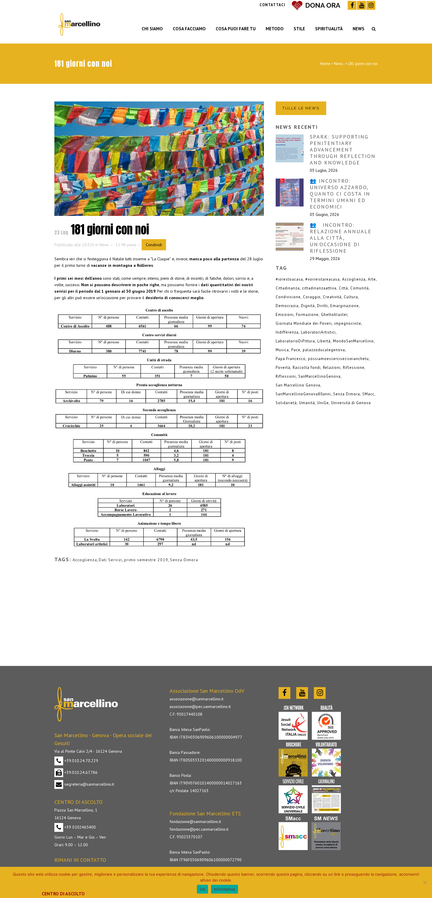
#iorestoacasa (289, 279)
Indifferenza (287, 332)
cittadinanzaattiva (319, 288)
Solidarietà (286, 402)
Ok (202, 889)
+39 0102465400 (79, 827)
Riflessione (353, 367)
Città (343, 288)
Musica (282, 349)
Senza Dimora (184, 559)
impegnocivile (347, 323)
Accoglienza (85, 559)
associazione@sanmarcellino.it (196, 699)
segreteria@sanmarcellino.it (88, 784)
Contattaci (272, 4)
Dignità (308, 305)
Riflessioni (286, 376)
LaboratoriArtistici (318, 332)
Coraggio (312, 296)
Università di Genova (351, 402)
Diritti (322, 305)
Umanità (307, 402)
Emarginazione (344, 305)
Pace (295, 349)
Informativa (224, 889)
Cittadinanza (288, 288)
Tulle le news (300, 108)
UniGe (323, 402)
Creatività (332, 296)
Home (325, 63)
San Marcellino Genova (298, 385)
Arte (372, 279)
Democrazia (287, 305)
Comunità (359, 288)
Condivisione (288, 296)
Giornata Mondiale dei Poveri (304, 323)
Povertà (283, 367)
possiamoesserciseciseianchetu (338, 358)
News (338, 63)
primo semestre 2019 (146, 559)
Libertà (324, 341)
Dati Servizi (110, 559)
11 (125, 245)
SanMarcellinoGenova (319, 376)
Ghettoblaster (334, 314)
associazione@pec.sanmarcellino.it (200, 706)
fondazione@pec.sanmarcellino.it (199, 829)
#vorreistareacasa (322, 279)
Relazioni (332, 367)
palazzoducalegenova (324, 349)
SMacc (368, 393)
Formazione (307, 314)
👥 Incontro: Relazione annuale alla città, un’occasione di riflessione (340, 237)
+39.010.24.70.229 (80, 760)
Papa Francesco (291, 358)
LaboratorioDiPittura (295, 341)
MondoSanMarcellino (353, 341)
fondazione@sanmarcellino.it (195, 821)
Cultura (351, 296)
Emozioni (285, 314)
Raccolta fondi (307, 367)
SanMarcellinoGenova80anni (303, 393)
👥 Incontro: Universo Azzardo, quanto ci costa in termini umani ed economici (340, 193)
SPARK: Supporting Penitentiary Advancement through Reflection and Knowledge (343, 149)
